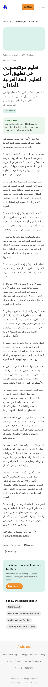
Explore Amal (14, 607)
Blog (11, 21)
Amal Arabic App (10, 654)
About (9, 661)
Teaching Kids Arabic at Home (21, 627)
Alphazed (24, 646)
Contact (18, 661)
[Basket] (38, 7)
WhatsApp (11, 551)
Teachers (29, 668)
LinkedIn (30, 545)
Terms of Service (31, 683)
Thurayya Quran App (29, 654)
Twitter (17, 545)
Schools (18, 668)
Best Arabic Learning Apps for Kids (23, 613)
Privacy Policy (16, 683)
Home (5, 21)
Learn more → (14, 586)
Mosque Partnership (33, 661)
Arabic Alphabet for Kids (19, 620)
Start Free (28, 7)
